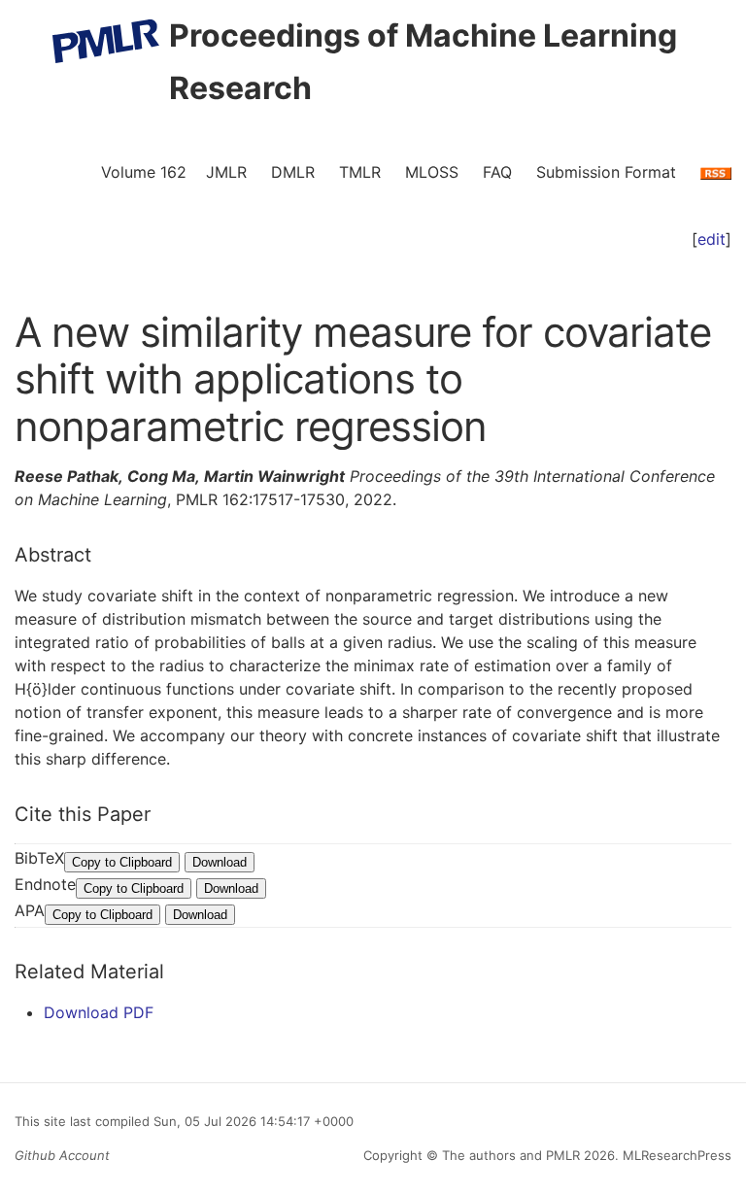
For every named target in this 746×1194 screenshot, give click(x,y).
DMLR (293, 172)
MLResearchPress (675, 1155)
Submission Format (606, 172)
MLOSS (431, 172)
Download (219, 862)
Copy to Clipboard (122, 862)
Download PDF (98, 1012)
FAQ (497, 172)
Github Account (62, 1155)
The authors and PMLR (511, 1155)
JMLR (226, 172)
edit (711, 239)
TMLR (360, 172)
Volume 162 (143, 172)
